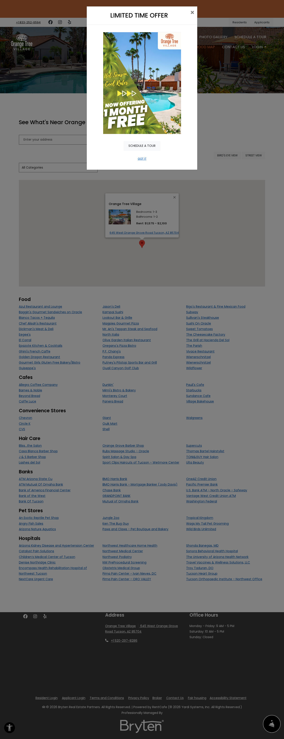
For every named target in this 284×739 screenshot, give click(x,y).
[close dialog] (192, 12)
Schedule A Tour (142, 145)
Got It (142, 159)
